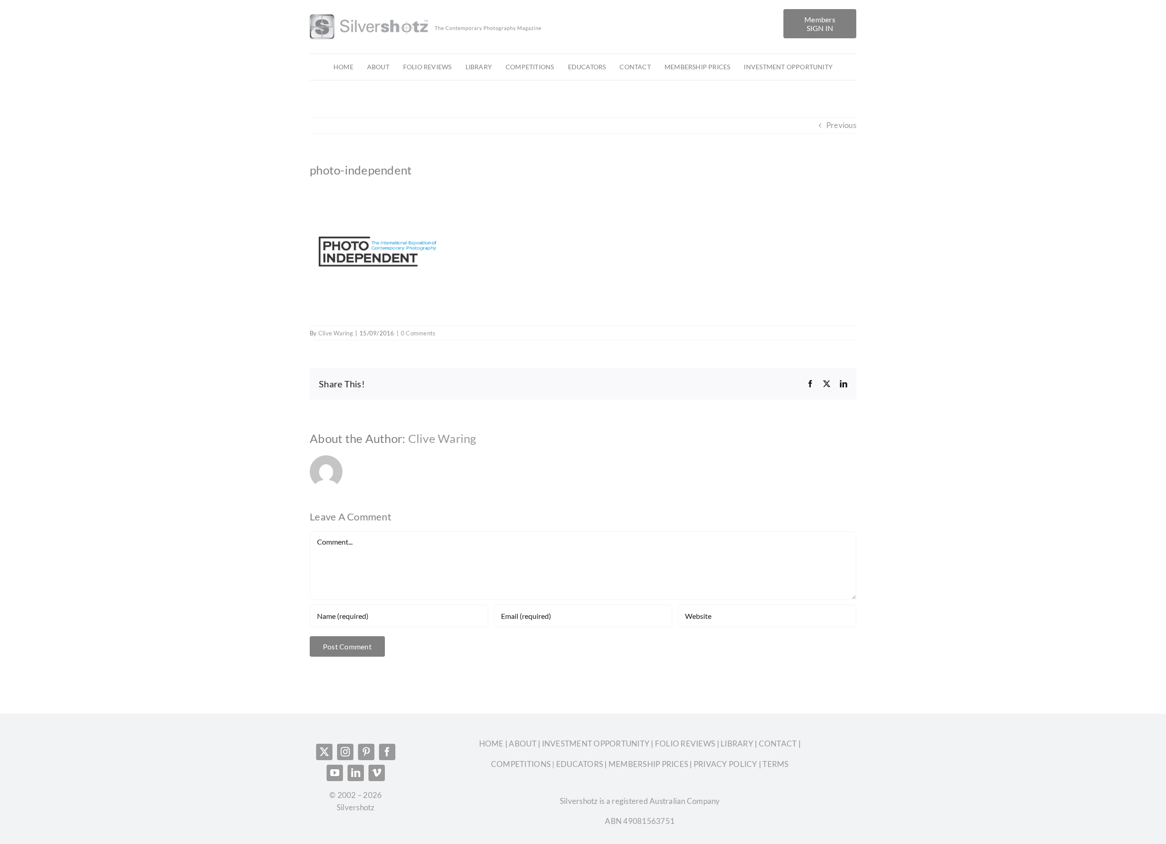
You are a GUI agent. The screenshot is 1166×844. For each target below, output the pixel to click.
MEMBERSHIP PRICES (648, 764)
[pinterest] (366, 752)
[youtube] (335, 773)
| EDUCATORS (577, 764)
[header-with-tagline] (426, 13)
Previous (841, 125)
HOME (492, 743)
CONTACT (778, 743)
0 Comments (418, 333)
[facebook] (387, 752)
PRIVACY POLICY (725, 764)
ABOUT (523, 743)
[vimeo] (376, 773)
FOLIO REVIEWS (685, 743)
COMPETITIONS (521, 764)
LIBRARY (737, 743)
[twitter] (324, 752)
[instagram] (345, 752)
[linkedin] (356, 773)
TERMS (775, 764)
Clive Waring (335, 333)
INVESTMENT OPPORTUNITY (596, 743)
